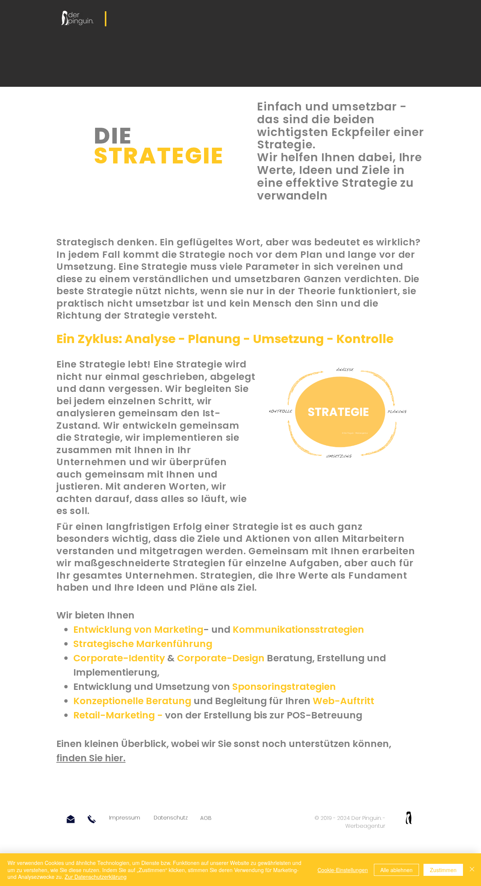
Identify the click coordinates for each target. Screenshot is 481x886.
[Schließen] (471, 869)
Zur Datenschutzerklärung (96, 876)
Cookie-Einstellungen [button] (343, 870)
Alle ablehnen (396, 870)
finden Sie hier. (91, 758)
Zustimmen (443, 870)
